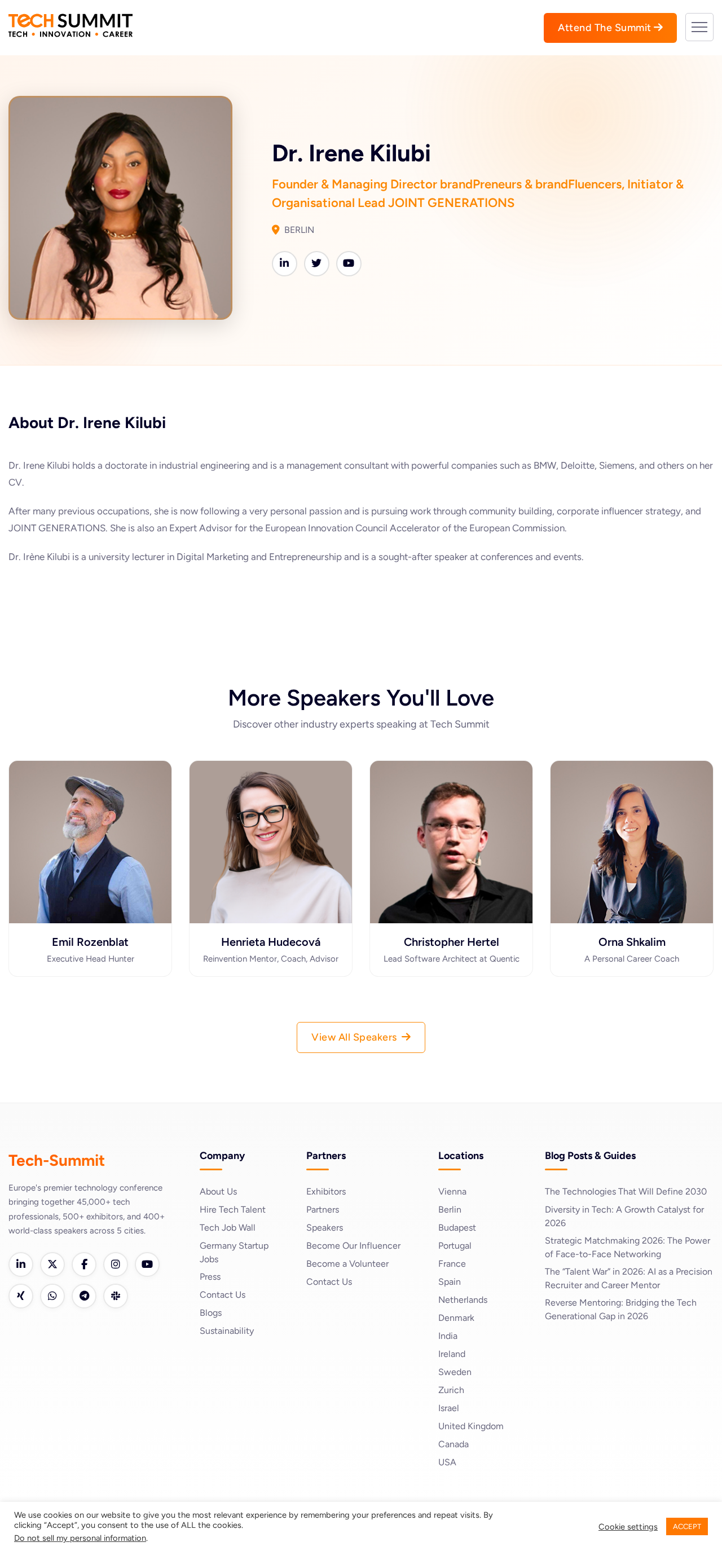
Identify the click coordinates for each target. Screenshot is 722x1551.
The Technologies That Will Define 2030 (626, 1191)
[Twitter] (52, 1264)
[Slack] (115, 1296)
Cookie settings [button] (628, 1527)
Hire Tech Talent (233, 1209)
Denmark (456, 1317)
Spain (449, 1281)
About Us (218, 1191)
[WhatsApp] (52, 1296)
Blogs (211, 1312)
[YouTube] (147, 1264)
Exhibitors (326, 1191)
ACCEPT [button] (687, 1526)
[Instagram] (115, 1264)
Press (210, 1276)
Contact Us (222, 1294)
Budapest (457, 1227)
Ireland (451, 1354)
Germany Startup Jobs (234, 1252)
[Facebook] (84, 1264)
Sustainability (227, 1330)
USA (447, 1462)
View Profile (90, 900)
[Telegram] (84, 1296)
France (452, 1263)
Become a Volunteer (347, 1263)
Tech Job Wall (228, 1227)
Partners (322, 1209)
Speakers (324, 1227)
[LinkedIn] (20, 1264)
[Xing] (20, 1296)
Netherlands (462, 1299)
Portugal (455, 1245)
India (447, 1335)
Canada (453, 1444)
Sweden (455, 1372)
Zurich (451, 1390)
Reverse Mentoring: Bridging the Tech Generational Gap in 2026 (621, 1309)
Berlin (449, 1209)
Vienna (452, 1191)
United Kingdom (471, 1426)
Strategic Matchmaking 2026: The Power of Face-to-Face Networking (627, 1247)
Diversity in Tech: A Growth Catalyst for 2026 (624, 1216)
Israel (448, 1408)
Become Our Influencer (353, 1245)
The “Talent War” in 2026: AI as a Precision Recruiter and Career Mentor (628, 1278)
